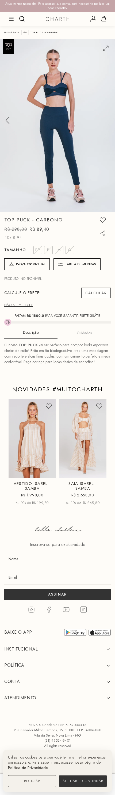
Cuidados (84, 333)
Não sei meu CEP (18, 305)
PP (21, 462)
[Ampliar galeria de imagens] (106, 48)
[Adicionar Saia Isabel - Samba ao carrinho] (98, 471)
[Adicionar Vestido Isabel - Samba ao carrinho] (47, 471)
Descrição (31, 332)
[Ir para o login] (93, 19)
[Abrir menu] (11, 19)
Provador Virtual (30, 264)
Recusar (32, 781)
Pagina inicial (12, 32)
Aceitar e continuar (83, 781)
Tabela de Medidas (80, 264)
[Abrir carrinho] (104, 19)
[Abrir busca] (22, 19)
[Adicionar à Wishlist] (103, 220)
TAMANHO (15, 249)
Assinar (57, 594)
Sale (25, 32)
